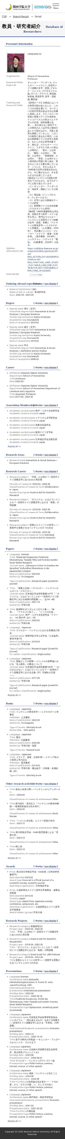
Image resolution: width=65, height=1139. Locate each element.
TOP (4, 16)
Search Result (21, 16)
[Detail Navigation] (55, 6)
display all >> (14, 446)
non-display (50, 284)
